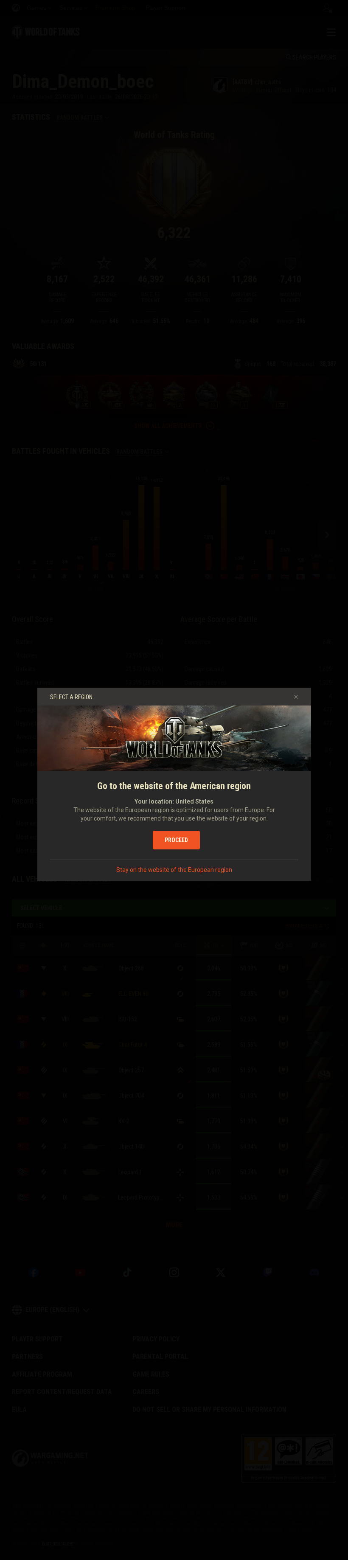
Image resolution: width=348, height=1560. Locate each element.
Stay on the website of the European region (174, 869)
